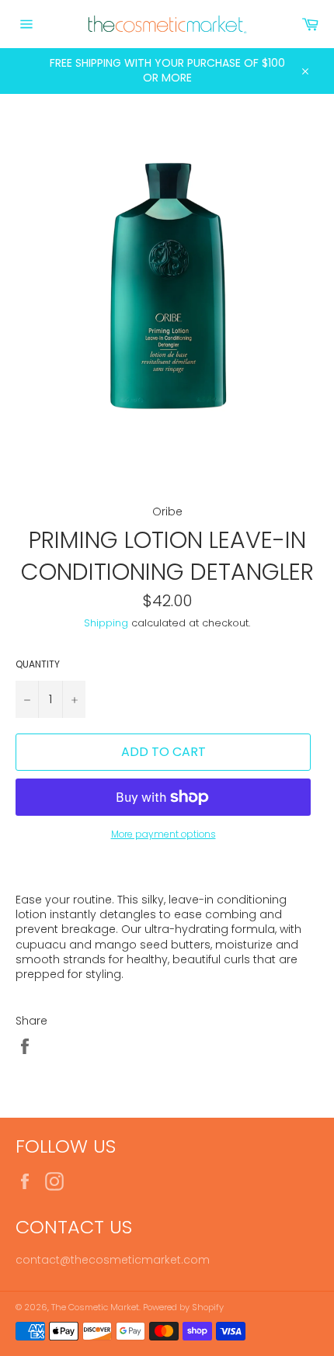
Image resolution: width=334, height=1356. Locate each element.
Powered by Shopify (183, 1307)
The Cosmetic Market (95, 1307)
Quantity (38, 664)
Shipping (106, 623)
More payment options (163, 834)
